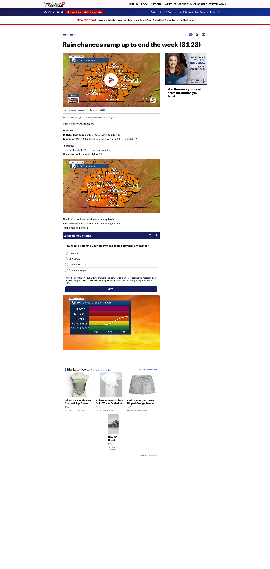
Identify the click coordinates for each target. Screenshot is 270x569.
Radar (212, 12)
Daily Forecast (201, 12)
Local (145, 4)
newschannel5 (46, 12)
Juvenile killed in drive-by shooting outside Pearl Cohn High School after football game (146, 20)
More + (221, 12)
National (157, 4)
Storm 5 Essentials (168, 12)
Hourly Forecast (186, 12)
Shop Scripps (198, 4)
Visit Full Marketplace (148, 369)
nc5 (54, 12)
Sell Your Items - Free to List (99, 370)
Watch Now (217, 4)
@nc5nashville (63, 12)
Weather (170, 4)
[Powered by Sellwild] (153, 455)
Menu (132, 4)
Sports (183, 4)
